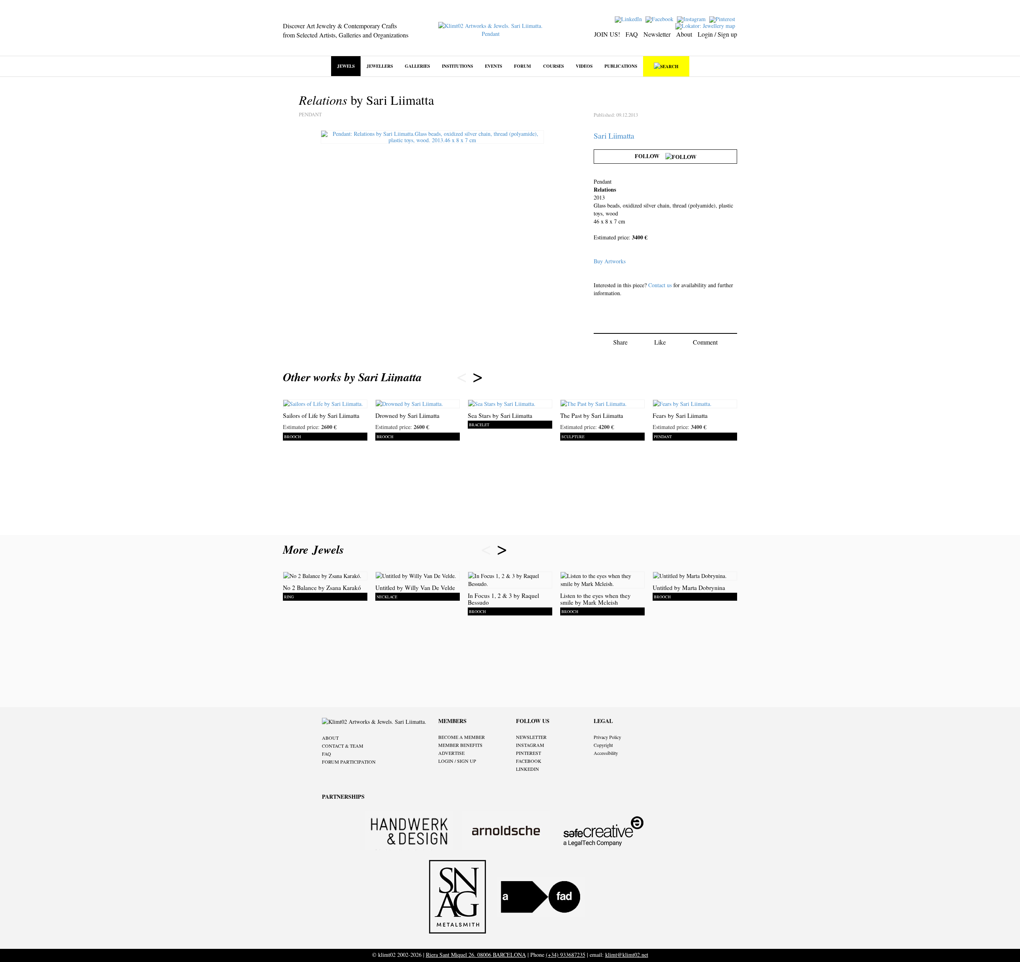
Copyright (603, 745)
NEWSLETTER (531, 737)
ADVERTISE (451, 753)
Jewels (346, 66)
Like (660, 342)
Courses (553, 66)
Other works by (352, 376)
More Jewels (315, 549)
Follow (650, 156)
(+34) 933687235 (565, 954)
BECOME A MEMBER (461, 737)
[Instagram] (692, 18)
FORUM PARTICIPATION (349, 761)
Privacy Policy (607, 737)
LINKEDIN (527, 769)
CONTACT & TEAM (342, 746)
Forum (522, 66)
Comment (705, 342)
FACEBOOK (528, 761)
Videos (584, 66)
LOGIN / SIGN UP (457, 761)
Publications (620, 66)
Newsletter (657, 34)
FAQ (632, 34)
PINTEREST (528, 753)
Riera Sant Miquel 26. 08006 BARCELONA (476, 954)
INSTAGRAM (530, 745)
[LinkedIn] (629, 18)
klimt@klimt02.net (626, 954)
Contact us (660, 285)
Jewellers (380, 66)
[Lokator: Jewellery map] (706, 25)
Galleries (417, 66)
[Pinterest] (723, 18)
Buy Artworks (610, 261)
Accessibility (606, 753)
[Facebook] (660, 18)
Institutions (457, 66)
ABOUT (330, 738)
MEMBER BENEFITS (460, 745)
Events (493, 66)
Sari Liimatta (614, 135)
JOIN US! (607, 34)
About (684, 34)
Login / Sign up (717, 34)
